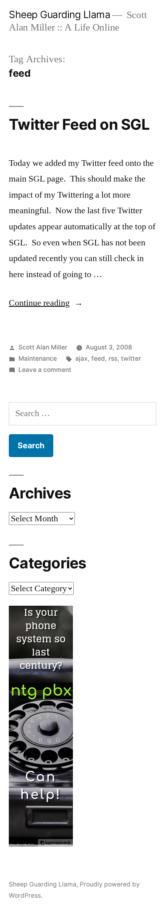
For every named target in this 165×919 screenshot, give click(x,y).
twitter (131, 358)
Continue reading (46, 302)
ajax (81, 358)
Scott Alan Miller (42, 347)
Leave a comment (44, 370)
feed (98, 358)
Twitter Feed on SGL (79, 124)
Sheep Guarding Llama (59, 14)
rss (113, 358)
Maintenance (37, 358)
